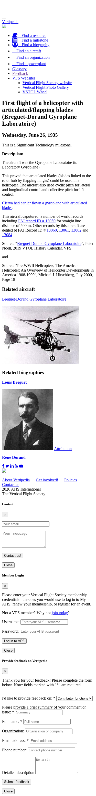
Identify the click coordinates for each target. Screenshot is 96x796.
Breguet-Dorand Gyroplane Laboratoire (49, 243)
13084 (7, 235)
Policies (70, 480)
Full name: (12, 721)
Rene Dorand (14, 457)
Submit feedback (16, 782)
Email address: (15, 740)
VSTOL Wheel (35, 92)
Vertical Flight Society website (47, 83)
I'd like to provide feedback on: (28, 698)
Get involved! (47, 480)
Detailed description (18, 772)
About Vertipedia (16, 480)
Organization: (13, 731)
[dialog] (48, 613)
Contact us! (12, 556)
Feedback (20, 73)
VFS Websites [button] (23, 78)
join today (60, 613)
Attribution (63, 448)
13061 (64, 230)
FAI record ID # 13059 (37, 221)
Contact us (10, 484)
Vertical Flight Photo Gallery (46, 87)
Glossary (19, 69)
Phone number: (14, 750)
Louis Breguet (14, 382)
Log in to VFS (14, 641)
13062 (76, 230)
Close (8, 565)
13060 (52, 230)
